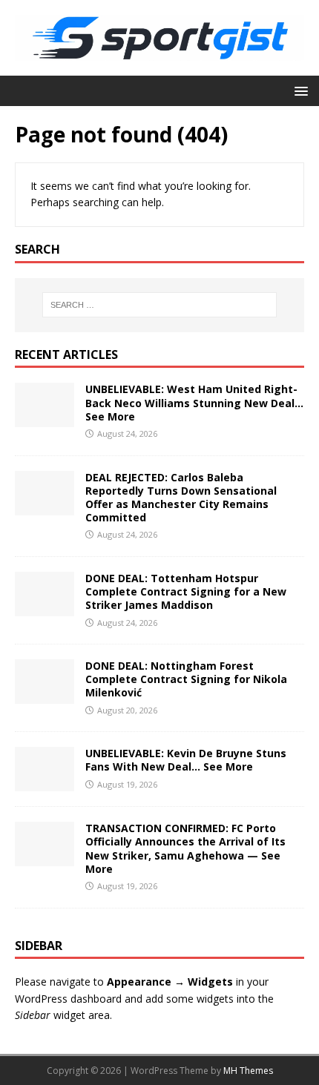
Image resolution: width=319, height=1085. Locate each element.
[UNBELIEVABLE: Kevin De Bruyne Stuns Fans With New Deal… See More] (44, 783)
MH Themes (248, 1070)
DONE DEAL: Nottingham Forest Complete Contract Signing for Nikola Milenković (186, 679)
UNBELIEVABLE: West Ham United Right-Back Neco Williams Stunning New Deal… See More (194, 402)
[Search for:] (160, 304)
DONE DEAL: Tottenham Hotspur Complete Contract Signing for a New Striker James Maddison (185, 591)
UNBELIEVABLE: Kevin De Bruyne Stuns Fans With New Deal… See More (185, 760)
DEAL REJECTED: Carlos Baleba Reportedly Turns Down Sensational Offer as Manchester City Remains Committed (181, 497)
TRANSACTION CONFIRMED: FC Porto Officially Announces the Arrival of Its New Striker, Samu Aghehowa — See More (185, 848)
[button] (298, 90)
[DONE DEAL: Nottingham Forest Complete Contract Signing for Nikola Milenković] (44, 695)
